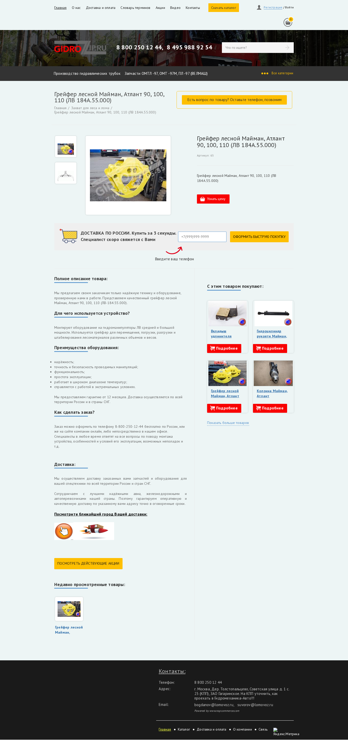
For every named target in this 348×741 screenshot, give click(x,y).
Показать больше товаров (228, 422)
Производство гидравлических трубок (87, 73)
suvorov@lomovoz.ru (255, 704)
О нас (76, 7)
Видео (175, 7)
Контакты (193, 7)
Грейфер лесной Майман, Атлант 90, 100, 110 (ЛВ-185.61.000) (225, 398)
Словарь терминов (135, 7)
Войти (289, 7)
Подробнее (227, 348)
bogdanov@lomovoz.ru (213, 704)
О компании (242, 729)
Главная (60, 7)
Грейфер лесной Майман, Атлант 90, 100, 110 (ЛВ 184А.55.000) (105, 112)
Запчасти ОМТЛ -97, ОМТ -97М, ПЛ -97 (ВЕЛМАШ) (166, 73)
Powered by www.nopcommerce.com (216, 710)
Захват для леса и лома (90, 108)
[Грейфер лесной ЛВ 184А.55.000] (65, 173)
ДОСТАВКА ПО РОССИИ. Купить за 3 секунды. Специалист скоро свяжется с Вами (128, 236)
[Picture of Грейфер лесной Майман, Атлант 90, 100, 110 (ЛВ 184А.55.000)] (128, 175)
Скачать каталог (223, 7)
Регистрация (273, 7)
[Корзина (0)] (288, 22)
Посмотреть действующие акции (88, 563)
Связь (263, 729)
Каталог (184, 729)
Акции (160, 7)
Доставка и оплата (100, 7)
